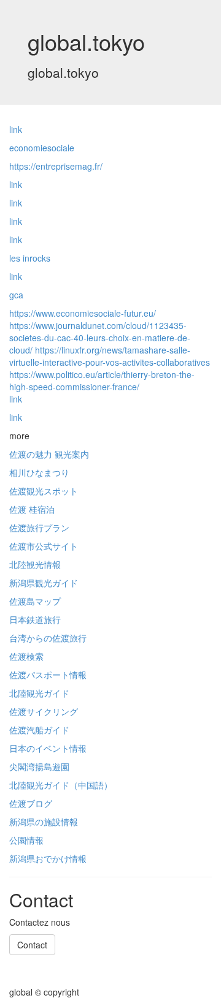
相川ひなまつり (39, 472)
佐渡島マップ (35, 601)
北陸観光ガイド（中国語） (60, 785)
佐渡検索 (26, 656)
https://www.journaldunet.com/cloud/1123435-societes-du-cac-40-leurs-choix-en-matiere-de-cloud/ (99, 337)
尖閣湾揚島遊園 (39, 766)
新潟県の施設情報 (43, 821)
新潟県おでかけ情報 (48, 858)
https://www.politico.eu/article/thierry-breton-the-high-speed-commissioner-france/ (102, 380)
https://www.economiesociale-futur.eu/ (82, 313)
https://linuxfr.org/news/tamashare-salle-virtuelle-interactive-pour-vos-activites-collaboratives (109, 356)
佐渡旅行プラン (39, 527)
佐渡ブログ (30, 803)
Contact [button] (32, 945)
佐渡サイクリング (43, 711)
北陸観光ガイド (39, 693)
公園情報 (26, 840)
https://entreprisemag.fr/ (56, 166)
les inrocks (29, 258)
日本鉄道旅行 (35, 619)
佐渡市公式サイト (43, 546)
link (15, 129)
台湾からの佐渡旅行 (48, 638)
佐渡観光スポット (43, 491)
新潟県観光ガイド (43, 582)
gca (16, 295)
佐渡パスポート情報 (48, 674)
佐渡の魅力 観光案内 (49, 454)
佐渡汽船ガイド (39, 730)
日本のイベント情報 (48, 748)
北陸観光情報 (35, 564)
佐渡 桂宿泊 (32, 509)
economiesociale (41, 148)
